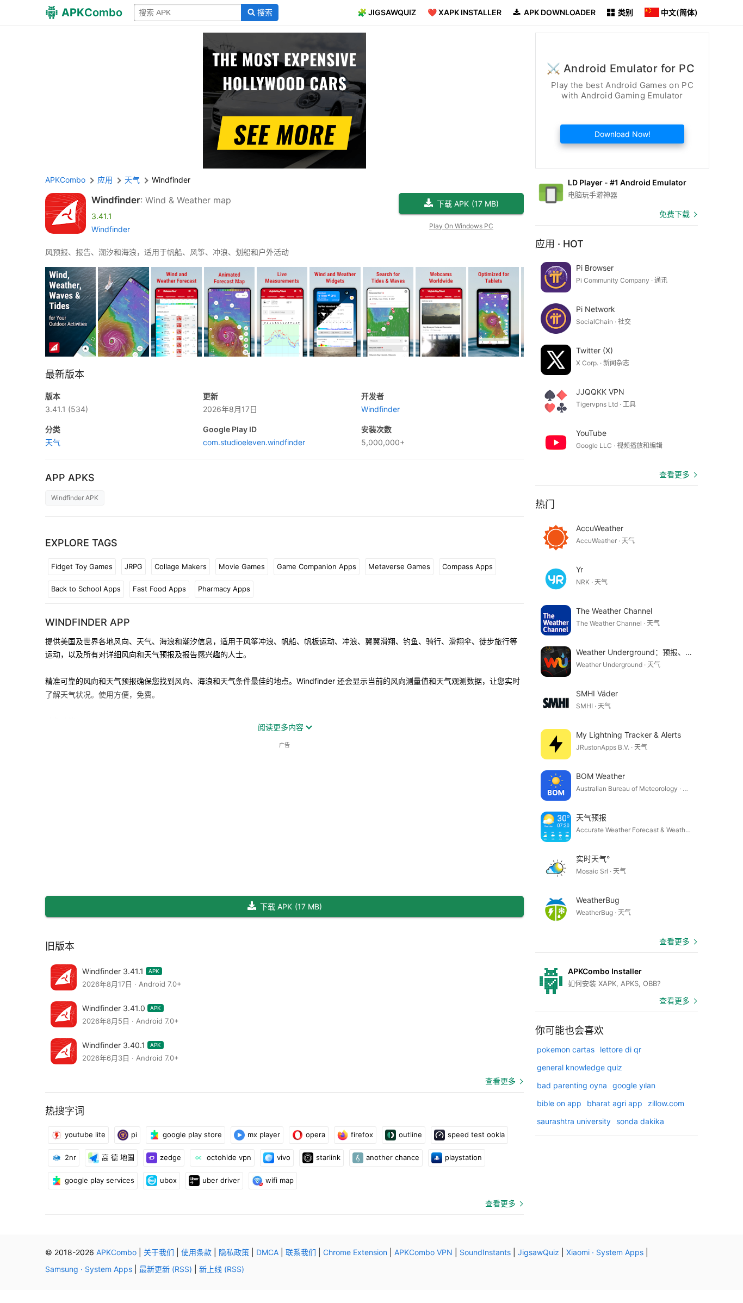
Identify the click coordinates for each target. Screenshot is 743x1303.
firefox (362, 1134)
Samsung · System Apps (88, 1269)
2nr (70, 1157)
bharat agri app (614, 1103)
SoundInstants (485, 1252)
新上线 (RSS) (221, 1269)
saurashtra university (574, 1121)
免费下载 (674, 214)
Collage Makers (180, 566)
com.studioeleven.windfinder (254, 442)
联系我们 (301, 1252)
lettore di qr (620, 1049)
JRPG (134, 566)
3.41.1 (66, 409)
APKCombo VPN (423, 1252)
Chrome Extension (355, 1252)
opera (315, 1134)
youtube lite (85, 1134)
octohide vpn (229, 1157)
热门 (545, 504)
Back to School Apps (86, 588)
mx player (263, 1134)
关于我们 (159, 1252)
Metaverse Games (399, 566)
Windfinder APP (87, 622)
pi (134, 1134)
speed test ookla (476, 1134)
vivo (283, 1157)
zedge (170, 1157)
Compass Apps (467, 566)
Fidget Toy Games (82, 566)
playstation (463, 1157)
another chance (392, 1157)
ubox (168, 1180)
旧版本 (60, 946)
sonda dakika (640, 1121)
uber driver (221, 1180)
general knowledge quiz (579, 1067)
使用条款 (196, 1252)
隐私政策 (234, 1252)
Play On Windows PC (461, 226)
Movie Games (242, 566)
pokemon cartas (566, 1049)
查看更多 (500, 1081)
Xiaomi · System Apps (604, 1252)
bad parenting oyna (572, 1085)
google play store (192, 1134)
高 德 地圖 (118, 1157)
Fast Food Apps (159, 588)
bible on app (559, 1103)
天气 (52, 442)
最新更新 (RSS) (165, 1269)
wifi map (279, 1180)
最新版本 (64, 374)
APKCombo (65, 179)
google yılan (633, 1085)
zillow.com (666, 1103)
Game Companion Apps (316, 566)
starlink (328, 1157)
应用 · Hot (559, 244)
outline (410, 1134)
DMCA (267, 1252)
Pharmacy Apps (224, 588)
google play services (99, 1180)
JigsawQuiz (538, 1252)
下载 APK (468, 203)
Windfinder (115, 200)
